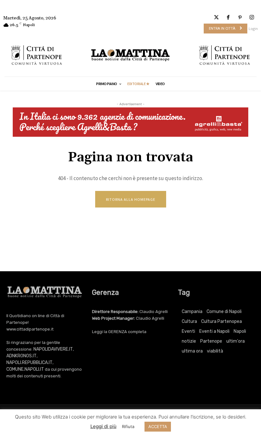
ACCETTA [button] (157, 426)
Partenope (211, 341)
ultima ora (192, 351)
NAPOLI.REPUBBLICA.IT (29, 362)
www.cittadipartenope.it (29, 329)
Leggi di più (103, 426)
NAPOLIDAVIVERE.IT (53, 349)
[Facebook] (228, 17)
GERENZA (117, 331)
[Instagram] (252, 17)
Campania (192, 311)
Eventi (188, 331)
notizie (189, 341)
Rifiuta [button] (128, 426)
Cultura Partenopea (221, 321)
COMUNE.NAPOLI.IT (25, 369)
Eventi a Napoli (214, 331)
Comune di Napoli (224, 311)
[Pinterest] (240, 17)
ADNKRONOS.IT (21, 356)
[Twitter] (216, 17)
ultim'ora (235, 341)
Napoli (240, 331)
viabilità (215, 351)
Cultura (189, 321)
